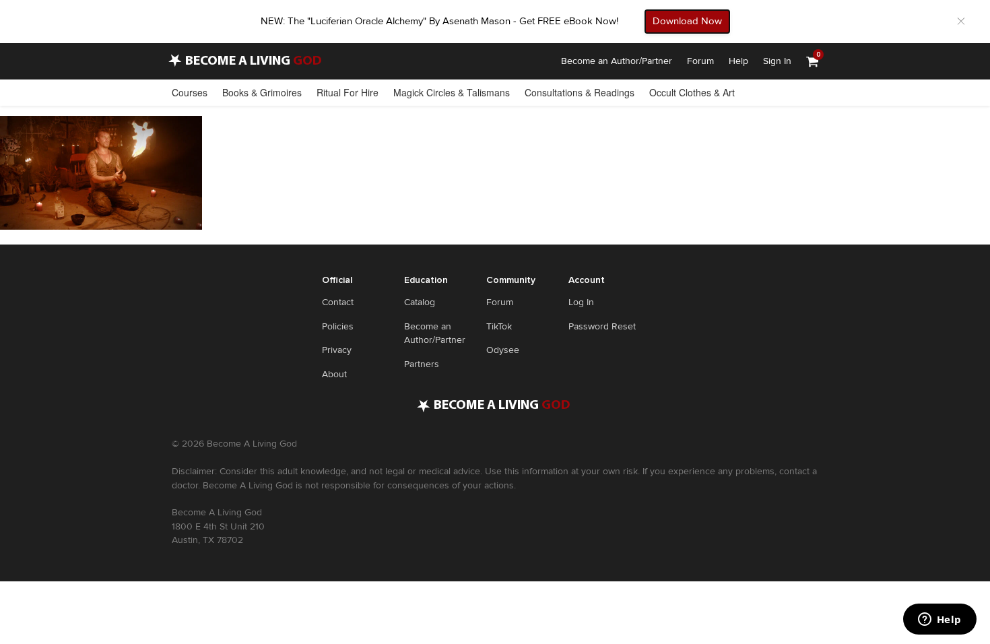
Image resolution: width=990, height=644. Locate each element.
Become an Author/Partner (616, 61)
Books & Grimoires (262, 92)
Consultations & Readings (579, 92)
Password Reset (602, 326)
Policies (338, 326)
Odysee (502, 350)
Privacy (337, 350)
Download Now (687, 21)
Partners (421, 364)
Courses (189, 92)
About (334, 374)
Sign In (777, 61)
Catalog (419, 302)
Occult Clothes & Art (692, 92)
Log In (581, 302)
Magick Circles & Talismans (451, 92)
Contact (338, 302)
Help (738, 61)
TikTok (499, 326)
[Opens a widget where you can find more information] (939, 620)
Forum (700, 61)
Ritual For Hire (347, 92)
